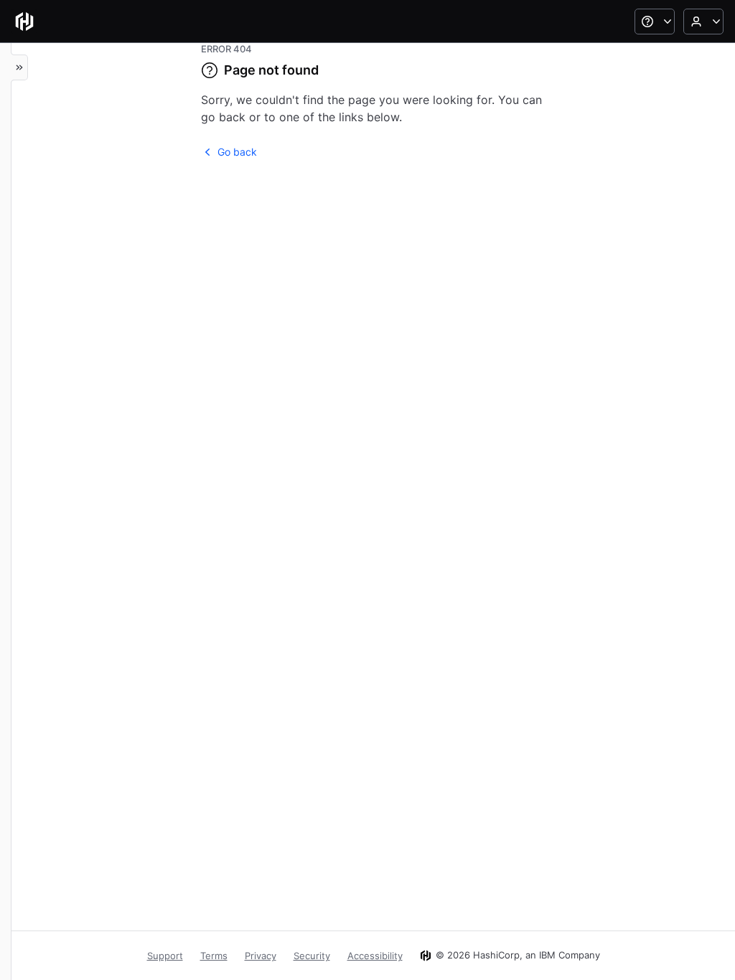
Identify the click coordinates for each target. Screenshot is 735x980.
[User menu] (703, 21)
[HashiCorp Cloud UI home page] (24, 21)
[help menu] (655, 21)
